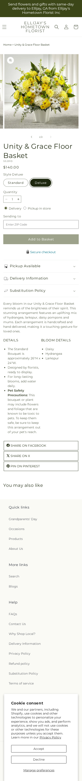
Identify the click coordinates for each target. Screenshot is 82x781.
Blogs (13, 586)
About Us (16, 549)
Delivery (15, 208)
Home (7, 44)
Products (16, 539)
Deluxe (41, 183)
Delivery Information (25, 644)
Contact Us (17, 624)
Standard (16, 183)
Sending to (18, 216)
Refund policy (19, 664)
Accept (38, 749)
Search (14, 576)
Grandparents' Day (23, 519)
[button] (56, 27)
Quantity (10, 192)
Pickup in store (39, 208)
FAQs (13, 614)
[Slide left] (31, 137)
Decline (39, 759)
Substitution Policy (23, 673)
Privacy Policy (50, 737)
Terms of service (21, 683)
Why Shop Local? (22, 634)
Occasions (16, 529)
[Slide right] (51, 137)
